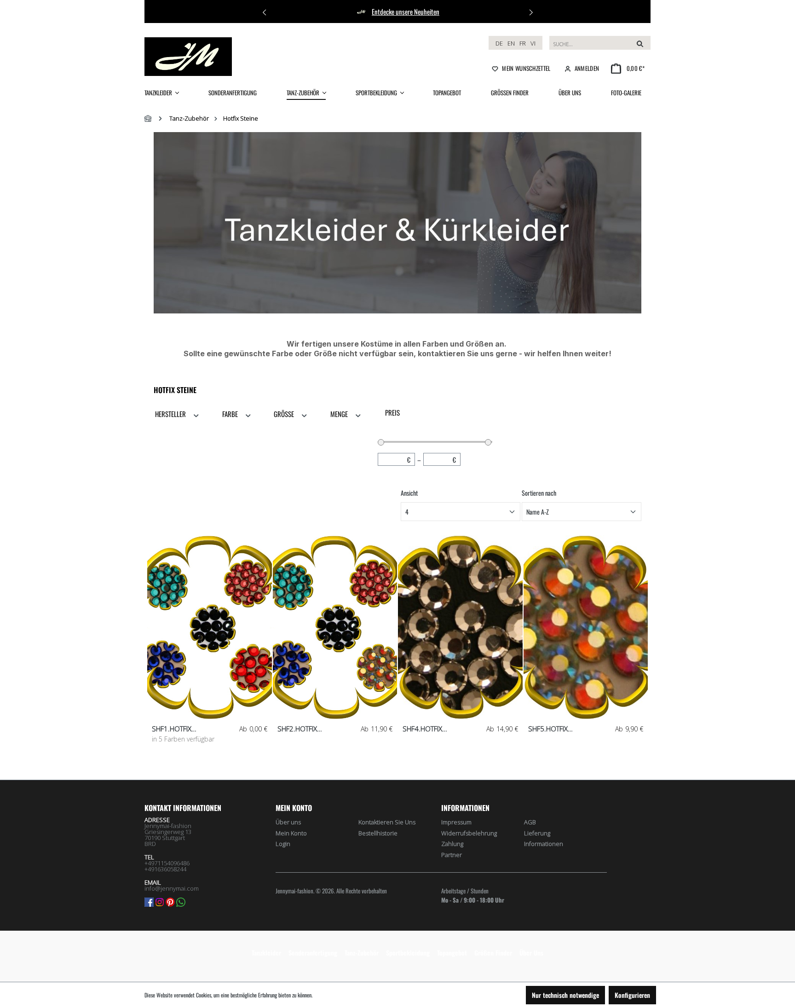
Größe (284, 414)
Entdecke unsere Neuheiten (405, 11)
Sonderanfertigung (312, 952)
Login (283, 844)
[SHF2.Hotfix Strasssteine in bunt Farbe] (335, 627)
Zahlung (452, 844)
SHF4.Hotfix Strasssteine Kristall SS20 (439, 729)
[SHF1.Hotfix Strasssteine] (209, 627)
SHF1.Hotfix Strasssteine (174, 729)
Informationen (543, 844)
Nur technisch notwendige (565, 995)
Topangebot (452, 952)
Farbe (230, 414)
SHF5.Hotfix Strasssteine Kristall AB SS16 (565, 729)
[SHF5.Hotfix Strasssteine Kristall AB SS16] (586, 627)
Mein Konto (294, 807)
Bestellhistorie (378, 833)
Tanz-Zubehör (362, 952)
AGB (530, 822)
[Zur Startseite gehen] (188, 56)
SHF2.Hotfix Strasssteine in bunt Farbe (312, 729)
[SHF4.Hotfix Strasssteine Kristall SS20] (460, 627)
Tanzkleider (266, 952)
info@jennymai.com (171, 888)
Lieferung (537, 833)
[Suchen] (640, 43)
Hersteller (171, 414)
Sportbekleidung (408, 952)
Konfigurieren (632, 995)
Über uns (288, 822)
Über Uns (531, 952)
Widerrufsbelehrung (469, 833)
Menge (339, 414)
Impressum (456, 822)
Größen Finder (493, 952)
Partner (451, 855)
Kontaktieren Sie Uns (386, 822)
